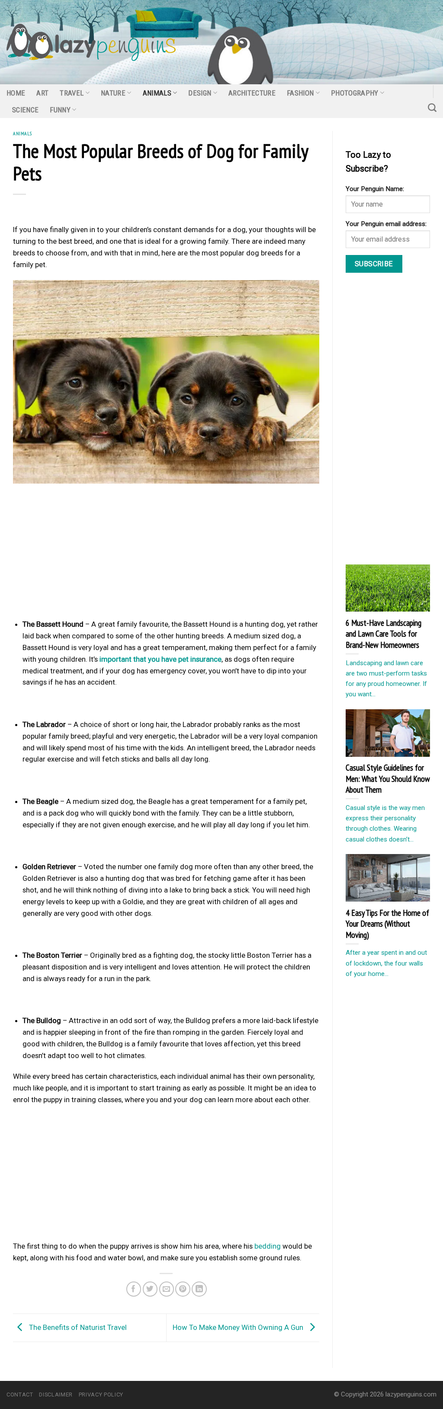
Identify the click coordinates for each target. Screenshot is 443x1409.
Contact (19, 1394)
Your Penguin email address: (386, 224)
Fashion (300, 93)
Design (199, 93)
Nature (113, 93)
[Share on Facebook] (133, 1289)
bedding (267, 1246)
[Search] (432, 107)
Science (25, 109)
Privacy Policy (101, 1394)
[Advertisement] (166, 553)
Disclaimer (55, 1394)
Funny (60, 109)
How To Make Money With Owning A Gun (239, 1327)
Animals (157, 93)
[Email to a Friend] (166, 1289)
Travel (71, 93)
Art (42, 93)
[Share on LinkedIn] (199, 1289)
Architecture (252, 93)
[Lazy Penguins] (91, 42)
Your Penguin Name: (375, 189)
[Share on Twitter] (150, 1289)
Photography (355, 93)
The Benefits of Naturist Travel (77, 1327)
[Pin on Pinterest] (182, 1289)
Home (15, 93)
